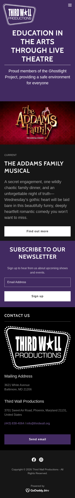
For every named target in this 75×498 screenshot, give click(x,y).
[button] (70, 5)
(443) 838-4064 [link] (14, 423)
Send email (37, 439)
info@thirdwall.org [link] (38, 423)
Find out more (37, 231)
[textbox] (37, 282)
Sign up (37, 296)
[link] (19, 5)
